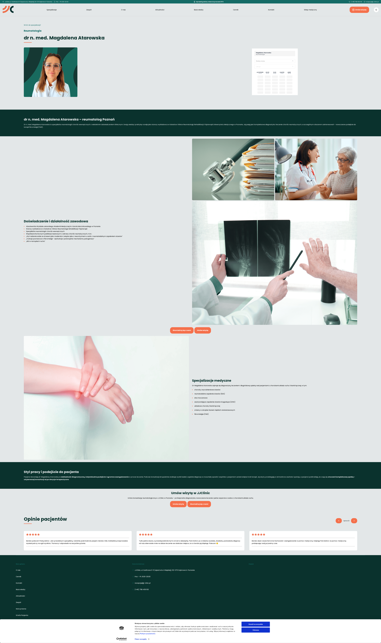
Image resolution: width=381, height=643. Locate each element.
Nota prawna (21, 609)
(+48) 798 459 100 (356, 2)
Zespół (88, 10)
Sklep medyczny (310, 10)
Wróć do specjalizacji (32, 25)
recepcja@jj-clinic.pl (372, 2)
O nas (123, 10)
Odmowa (256, 630)
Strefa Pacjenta (22, 615)
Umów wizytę (360, 10)
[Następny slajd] (339, 520)
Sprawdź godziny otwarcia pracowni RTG (210, 2)
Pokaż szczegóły (141, 639)
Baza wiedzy (198, 10)
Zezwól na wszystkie (256, 624)
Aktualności (159, 10)
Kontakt (271, 10)
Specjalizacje (52, 10)
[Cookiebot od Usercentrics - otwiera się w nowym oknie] (121, 639)
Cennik (235, 10)
